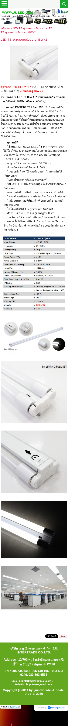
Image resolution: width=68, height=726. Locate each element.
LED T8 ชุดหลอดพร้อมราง (28, 28)
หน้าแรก (5, 28)
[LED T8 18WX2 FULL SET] (34, 62)
